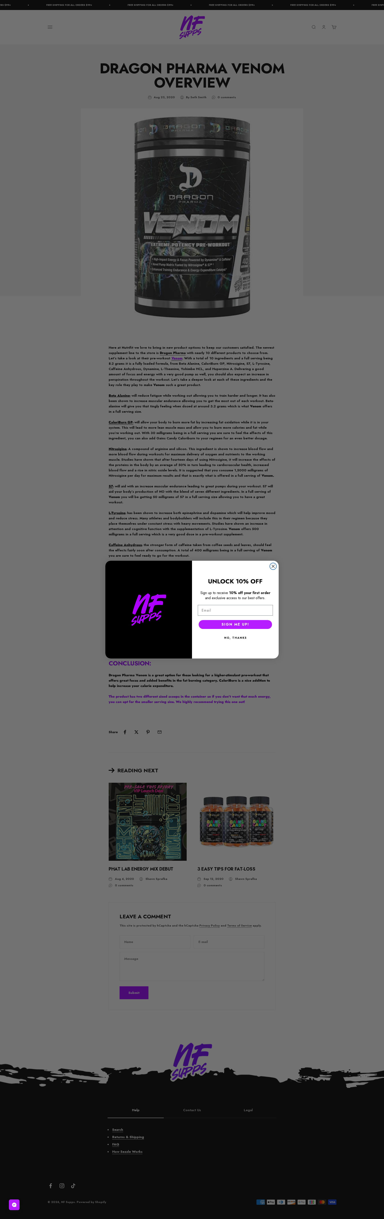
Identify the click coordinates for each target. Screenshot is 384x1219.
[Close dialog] (273, 566)
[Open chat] (14, 1204)
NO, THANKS (235, 638)
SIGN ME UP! (235, 624)
